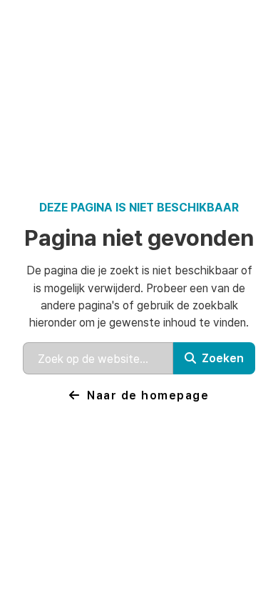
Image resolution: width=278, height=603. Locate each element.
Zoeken (223, 357)
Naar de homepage (148, 394)
